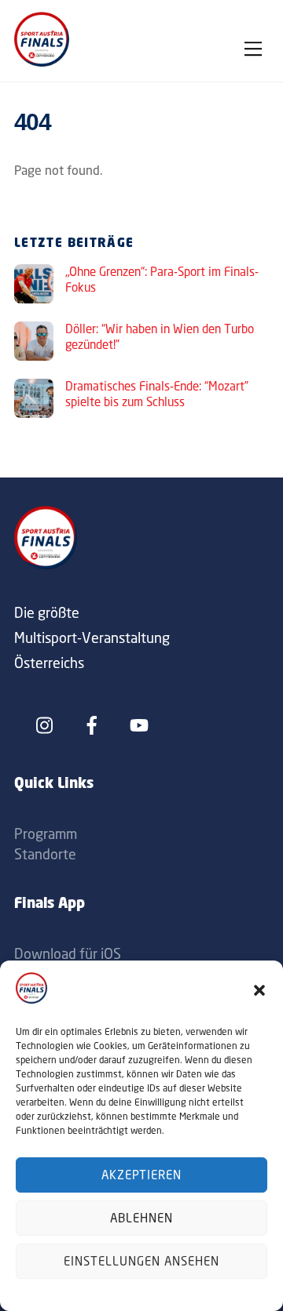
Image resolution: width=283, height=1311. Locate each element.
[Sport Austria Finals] (41, 62)
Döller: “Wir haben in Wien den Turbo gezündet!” (159, 336)
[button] (259, 990)
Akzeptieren (141, 1175)
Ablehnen (141, 1218)
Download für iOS (67, 953)
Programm (45, 833)
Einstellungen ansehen (141, 1261)
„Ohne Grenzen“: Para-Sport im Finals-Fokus (162, 279)
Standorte (45, 853)
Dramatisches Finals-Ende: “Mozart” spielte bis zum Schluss (156, 394)
